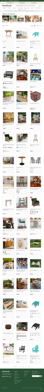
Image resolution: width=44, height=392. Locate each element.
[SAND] (23, 147)
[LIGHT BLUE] (30, 44)
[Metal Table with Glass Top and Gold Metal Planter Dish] (8, 202)
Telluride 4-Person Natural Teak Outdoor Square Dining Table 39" (35, 291)
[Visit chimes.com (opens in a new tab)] (16, 0)
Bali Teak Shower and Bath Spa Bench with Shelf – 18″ (21, 291)
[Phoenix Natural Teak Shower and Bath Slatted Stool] (8, 96)
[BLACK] (32, 44)
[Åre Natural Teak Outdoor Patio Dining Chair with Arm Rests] (22, 263)
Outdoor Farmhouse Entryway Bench (35, 250)
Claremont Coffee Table (33, 81)
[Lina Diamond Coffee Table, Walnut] (8, 326)
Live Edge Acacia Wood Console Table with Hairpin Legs (8, 189)
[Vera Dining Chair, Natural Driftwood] (35, 57)
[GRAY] (35, 44)
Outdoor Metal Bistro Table (7, 355)
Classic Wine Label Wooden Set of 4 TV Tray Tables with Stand (35, 189)
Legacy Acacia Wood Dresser (7, 250)
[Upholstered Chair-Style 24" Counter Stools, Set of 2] (35, 160)
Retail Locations (16, 377)
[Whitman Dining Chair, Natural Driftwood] (35, 138)
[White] (3, 85)
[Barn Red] (8, 147)
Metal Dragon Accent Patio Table (21, 63)
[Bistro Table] (8, 34)
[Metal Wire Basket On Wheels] (22, 223)
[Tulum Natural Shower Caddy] (22, 243)
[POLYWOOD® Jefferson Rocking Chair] (22, 138)
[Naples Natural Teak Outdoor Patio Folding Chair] (8, 263)
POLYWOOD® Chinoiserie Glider (7, 81)
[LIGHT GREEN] (39, 44)
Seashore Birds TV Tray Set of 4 (21, 310)
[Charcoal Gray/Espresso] (30, 170)
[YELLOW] (37, 44)
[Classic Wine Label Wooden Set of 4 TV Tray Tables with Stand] (35, 181)
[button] (41, 6)
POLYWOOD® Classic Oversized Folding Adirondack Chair (34, 356)
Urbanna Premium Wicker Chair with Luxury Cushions (35, 209)
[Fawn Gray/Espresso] (32, 170)
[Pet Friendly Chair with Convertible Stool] (8, 223)
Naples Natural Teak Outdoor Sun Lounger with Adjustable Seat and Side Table (8, 311)
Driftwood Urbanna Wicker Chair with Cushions (8, 145)
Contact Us (25, 374)
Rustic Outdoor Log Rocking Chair (35, 124)
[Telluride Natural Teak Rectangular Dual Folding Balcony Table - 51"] (8, 283)
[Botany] (37, 212)
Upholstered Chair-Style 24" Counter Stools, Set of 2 (35, 168)
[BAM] (3, 43)
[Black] (5, 83)
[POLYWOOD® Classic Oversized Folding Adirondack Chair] (35, 349)
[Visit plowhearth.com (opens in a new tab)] (6, 0)
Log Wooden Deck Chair (19, 124)
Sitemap (41, 389)
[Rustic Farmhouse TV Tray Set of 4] (22, 75)
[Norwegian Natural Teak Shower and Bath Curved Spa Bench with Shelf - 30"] (22, 96)
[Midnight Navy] (5, 147)
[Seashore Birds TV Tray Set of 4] (22, 304)
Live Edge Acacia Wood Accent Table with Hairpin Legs (21, 189)
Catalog (15, 383)
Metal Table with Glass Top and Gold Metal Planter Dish (8, 209)
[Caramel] (3, 252)
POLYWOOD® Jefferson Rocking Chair (21, 145)
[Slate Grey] (8, 83)
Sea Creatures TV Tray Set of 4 (20, 41)
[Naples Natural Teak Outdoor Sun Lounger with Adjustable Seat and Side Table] (8, 304)
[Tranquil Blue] (34, 212)
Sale (25, 9)
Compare (31, 25)
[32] (7, 147)
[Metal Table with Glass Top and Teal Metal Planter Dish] (22, 202)
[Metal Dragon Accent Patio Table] (22, 57)
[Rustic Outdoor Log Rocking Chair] (35, 117)
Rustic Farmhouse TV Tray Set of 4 (21, 81)
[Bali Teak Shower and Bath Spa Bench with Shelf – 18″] (22, 283)
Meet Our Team (16, 374)
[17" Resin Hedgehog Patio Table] (8, 57)
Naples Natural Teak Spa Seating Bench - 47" (7, 125)
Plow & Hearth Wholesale (18, 380)
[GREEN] (34, 44)
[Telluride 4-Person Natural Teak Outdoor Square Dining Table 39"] (35, 283)
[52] (12, 147)
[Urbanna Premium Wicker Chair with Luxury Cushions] (35, 202)
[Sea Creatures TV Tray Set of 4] (22, 34)
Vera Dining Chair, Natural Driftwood (35, 63)
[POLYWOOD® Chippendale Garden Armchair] (22, 349)
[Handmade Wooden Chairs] (35, 263)
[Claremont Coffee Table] (35, 75)
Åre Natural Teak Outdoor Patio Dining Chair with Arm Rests (21, 270)
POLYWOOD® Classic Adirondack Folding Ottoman (35, 41)
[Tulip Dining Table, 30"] (22, 160)
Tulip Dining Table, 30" (19, 167)
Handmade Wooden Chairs (34, 270)
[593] (10, 147)
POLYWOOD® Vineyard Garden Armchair (21, 334)
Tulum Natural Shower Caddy (20, 250)
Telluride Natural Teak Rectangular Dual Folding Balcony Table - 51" (8, 291)
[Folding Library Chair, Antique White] (8, 160)
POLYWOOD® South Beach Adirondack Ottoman (34, 311)
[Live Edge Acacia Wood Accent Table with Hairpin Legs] (22, 181)
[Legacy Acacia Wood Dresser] (8, 243)
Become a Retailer (17, 381)
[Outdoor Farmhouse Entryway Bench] (35, 243)
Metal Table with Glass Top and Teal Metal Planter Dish (21, 209)
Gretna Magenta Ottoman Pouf (34, 103)
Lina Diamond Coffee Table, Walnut (8, 333)
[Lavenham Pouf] (35, 223)
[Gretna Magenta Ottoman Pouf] (35, 96)
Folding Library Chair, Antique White (8, 167)
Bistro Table (4, 41)
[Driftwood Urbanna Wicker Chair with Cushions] (8, 138)
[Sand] (3, 83)
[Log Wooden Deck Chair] (22, 117)
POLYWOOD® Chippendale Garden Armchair (21, 356)
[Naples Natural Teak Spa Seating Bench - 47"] (8, 117)
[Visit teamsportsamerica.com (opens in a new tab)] (11, 0)
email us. (9, 374)
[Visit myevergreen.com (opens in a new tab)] (2, 0)
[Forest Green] (3, 147)
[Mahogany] (10, 83)
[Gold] (3, 191)
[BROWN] (30, 45)
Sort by (3, 25)
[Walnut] (5, 252)
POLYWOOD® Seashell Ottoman (34, 333)
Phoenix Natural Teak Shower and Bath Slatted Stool (8, 104)
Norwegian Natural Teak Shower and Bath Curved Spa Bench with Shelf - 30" (21, 104)
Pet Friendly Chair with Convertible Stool (8, 230)
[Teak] (12, 83)
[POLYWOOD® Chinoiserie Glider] (8, 75)
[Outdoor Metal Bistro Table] (8, 349)
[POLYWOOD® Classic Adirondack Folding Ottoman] (35, 34)
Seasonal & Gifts (20, 9)
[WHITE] (17, 149)
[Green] (7, 83)
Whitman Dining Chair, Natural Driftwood (34, 145)
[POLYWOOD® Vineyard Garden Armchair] (22, 326)
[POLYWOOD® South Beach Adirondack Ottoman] (35, 304)
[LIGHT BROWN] (25, 147)
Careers (15, 378)
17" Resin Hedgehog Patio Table (7, 63)
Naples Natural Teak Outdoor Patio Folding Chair (8, 270)
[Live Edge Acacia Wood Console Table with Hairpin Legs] (8, 181)
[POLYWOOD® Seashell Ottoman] (35, 326)
